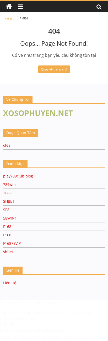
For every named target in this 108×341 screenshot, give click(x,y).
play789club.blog (18, 176)
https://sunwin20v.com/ (25, 337)
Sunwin (7, 324)
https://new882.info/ (18, 318)
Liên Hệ (9, 282)
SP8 (6, 209)
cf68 (6, 145)
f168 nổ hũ (9, 302)
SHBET (8, 201)
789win (9, 184)
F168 (7, 226)
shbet (8, 251)
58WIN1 (10, 218)
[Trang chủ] (9, 6)
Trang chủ (11, 18)
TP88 (7, 192)
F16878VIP (12, 243)
